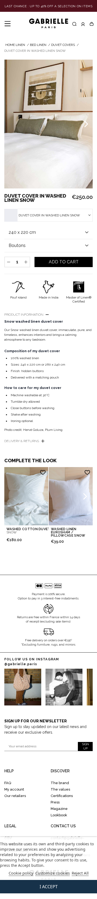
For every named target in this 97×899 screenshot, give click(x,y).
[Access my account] (83, 24)
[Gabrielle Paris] (48, 23)
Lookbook (59, 815)
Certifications (62, 796)
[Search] (74, 24)
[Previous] (10, 124)
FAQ (7, 783)
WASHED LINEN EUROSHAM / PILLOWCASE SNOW (68, 532)
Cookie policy (21, 873)
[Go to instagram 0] (22, 687)
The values (60, 789)
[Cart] (91, 24)
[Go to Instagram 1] (64, 687)
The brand (60, 783)
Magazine (59, 809)
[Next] (86, 124)
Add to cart (64, 261)
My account (14, 789)
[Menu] (7, 24)
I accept (49, 887)
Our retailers (15, 796)
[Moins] (8, 262)
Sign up (85, 746)
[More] (26, 262)
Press (55, 802)
